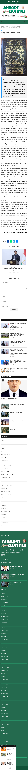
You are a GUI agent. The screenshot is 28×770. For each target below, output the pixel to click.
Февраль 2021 (5, 739)
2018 (3, 443)
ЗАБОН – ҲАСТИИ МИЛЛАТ (9, 398)
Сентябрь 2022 (5, 693)
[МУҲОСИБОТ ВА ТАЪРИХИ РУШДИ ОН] (5, 370)
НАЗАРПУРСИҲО (6, 491)
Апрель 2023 (5, 679)
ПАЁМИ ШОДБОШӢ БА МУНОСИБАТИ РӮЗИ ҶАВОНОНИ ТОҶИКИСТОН (18, 361)
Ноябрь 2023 (5, 662)
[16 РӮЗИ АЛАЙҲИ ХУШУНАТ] (3, 749)
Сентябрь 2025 (5, 616)
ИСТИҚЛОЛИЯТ (5, 471)
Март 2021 (4, 736)
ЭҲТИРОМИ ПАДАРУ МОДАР (17, 404)
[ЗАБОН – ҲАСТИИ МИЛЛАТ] (14, 388)
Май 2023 (4, 676)
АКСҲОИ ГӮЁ (14, 1)
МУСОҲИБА (4, 488)
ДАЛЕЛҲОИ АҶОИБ (6, 465)
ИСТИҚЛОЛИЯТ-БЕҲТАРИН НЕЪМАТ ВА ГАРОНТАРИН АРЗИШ (10, 756)
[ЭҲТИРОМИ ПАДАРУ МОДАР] (5, 406)
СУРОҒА (18, 1)
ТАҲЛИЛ (3, 27)
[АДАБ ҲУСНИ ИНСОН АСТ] (5, 414)
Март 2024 (4, 650)
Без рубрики (5, 460)
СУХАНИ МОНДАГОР (6, 511)
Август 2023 (5, 670)
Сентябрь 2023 (5, 667)
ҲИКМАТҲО (4, 520)
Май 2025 (4, 627)
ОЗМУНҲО (4, 500)
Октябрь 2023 (5, 664)
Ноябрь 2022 (5, 687)
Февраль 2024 (5, 653)
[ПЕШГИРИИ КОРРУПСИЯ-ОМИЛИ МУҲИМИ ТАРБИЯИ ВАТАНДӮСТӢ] (3, 763)
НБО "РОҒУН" (5, 497)
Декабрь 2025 (5, 608)
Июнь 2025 (4, 625)
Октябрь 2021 (5, 721)
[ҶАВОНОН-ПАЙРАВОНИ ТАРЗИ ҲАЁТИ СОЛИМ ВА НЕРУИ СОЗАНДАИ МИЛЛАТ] (5, 343)
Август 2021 (5, 727)
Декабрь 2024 (5, 642)
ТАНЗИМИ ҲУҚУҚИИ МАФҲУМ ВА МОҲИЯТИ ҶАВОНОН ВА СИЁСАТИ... (14, 267)
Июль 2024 (4, 647)
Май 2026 (4, 593)
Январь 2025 (5, 639)
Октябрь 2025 (5, 613)
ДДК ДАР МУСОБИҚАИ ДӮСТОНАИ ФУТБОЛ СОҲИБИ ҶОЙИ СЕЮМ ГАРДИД (17, 334)
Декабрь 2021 (5, 716)
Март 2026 (4, 599)
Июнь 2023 (4, 673)
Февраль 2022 (5, 710)
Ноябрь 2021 (5, 719)
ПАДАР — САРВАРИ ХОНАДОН (17, 420)
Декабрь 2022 (5, 684)
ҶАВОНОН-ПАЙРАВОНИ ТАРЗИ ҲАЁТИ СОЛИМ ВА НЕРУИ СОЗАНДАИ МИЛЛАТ (17, 343)
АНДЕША (4, 457)
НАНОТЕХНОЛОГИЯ (6, 494)
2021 (3, 451)
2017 (3, 440)
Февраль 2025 (5, 636)
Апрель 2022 (5, 704)
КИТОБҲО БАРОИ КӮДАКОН (8, 474)
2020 (3, 448)
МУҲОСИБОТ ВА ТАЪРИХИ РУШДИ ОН (18, 369)
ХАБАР (3, 517)
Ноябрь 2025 (5, 610)
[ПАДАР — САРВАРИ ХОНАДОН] (5, 422)
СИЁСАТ (4, 505)
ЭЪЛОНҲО (4, 525)
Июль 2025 (4, 622)
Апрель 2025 (5, 630)
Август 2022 (5, 696)
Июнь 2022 (4, 699)
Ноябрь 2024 (5, 645)
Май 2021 (4, 730)
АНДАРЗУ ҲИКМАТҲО (7, 454)
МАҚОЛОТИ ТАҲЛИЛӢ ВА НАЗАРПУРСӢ (14, 26)
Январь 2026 (5, 605)
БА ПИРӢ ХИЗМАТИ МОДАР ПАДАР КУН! (17, 428)
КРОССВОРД (5, 480)
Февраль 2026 (5, 602)
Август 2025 (5, 619)
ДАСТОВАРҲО (5, 468)
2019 (3, 446)
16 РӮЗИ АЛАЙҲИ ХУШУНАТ (10, 748)
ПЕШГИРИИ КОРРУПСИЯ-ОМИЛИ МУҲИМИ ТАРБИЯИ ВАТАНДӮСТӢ (11, 765)
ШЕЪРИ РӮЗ (5, 522)
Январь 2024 (5, 656)
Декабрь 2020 (5, 741)
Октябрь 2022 (5, 690)
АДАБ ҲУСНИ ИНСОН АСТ (16, 412)
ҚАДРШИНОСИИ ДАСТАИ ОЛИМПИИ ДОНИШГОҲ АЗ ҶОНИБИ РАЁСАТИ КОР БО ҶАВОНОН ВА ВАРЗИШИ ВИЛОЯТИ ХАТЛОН (18, 352)
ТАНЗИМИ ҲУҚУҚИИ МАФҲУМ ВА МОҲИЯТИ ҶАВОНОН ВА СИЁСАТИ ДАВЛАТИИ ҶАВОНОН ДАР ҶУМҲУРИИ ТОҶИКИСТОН (18, 325)
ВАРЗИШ (4, 463)
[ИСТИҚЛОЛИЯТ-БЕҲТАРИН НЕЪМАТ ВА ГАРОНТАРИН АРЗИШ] (3, 754)
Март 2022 (4, 707)
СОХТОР (4, 508)
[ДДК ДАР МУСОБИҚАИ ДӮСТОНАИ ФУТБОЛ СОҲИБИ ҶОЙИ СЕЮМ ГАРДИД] (5, 335)
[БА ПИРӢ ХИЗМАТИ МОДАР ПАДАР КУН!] (5, 430)
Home (2, 26)
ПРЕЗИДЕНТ (5, 502)
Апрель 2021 (5, 733)
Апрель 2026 (5, 596)
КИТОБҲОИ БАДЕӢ (6, 477)
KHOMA (23, 768)
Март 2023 (4, 682)
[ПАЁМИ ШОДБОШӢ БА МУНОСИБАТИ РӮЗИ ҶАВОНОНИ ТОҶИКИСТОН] (5, 362)
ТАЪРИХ (9, 1)
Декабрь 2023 (5, 659)
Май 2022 (4, 702)
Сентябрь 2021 (5, 724)
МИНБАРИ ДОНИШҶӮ (7, 485)
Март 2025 (4, 633)
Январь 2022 (5, 713)
